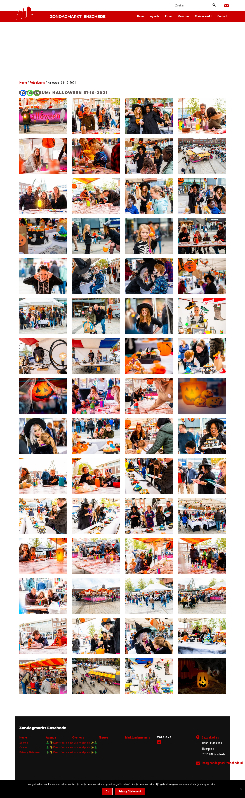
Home (140, 16)
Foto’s (169, 16)
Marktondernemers (137, 737)
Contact (222, 16)
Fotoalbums (37, 82)
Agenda (154, 16)
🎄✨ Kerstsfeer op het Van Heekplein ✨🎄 (71, 742)
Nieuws (103, 737)
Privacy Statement (30, 752)
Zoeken (23, 742)
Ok (107, 791)
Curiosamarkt (203, 16)
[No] (240, 789)
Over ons (183, 16)
